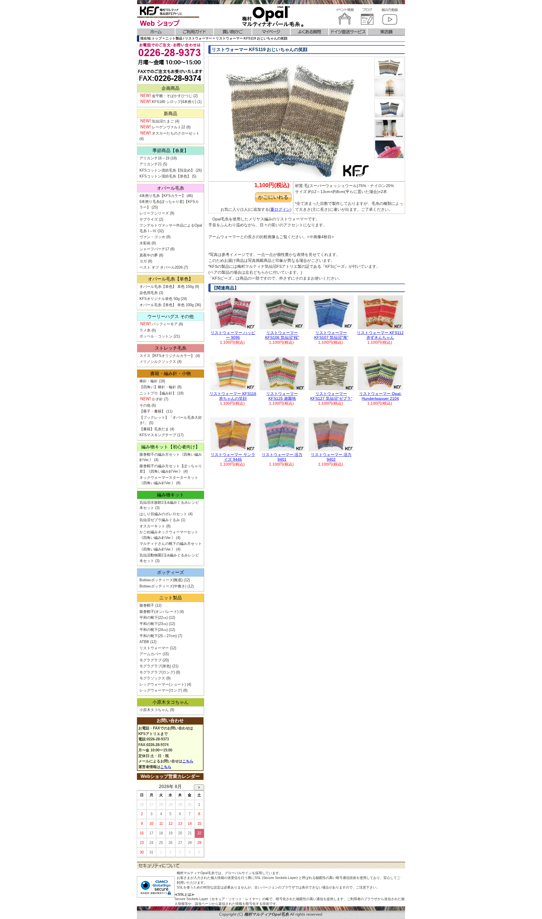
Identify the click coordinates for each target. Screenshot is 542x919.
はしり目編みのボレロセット (163, 514)
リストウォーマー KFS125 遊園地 (282, 396)
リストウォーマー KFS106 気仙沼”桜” (282, 335)
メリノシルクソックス (157, 361)
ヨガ (143, 261)
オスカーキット (152, 526)
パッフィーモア (165, 324)
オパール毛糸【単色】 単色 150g (166, 286)
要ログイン (280, 209)
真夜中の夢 (148, 255)
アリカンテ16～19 (154, 158)
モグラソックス (152, 678)
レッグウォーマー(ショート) (162, 684)
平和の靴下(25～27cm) (158, 636)
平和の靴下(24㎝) (153, 630)
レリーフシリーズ (154, 213)
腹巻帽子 (146, 605)
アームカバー (150, 654)
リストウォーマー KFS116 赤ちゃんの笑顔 (232, 396)
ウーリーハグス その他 (170, 316)
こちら (187, 761)
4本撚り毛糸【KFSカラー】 (162, 196)
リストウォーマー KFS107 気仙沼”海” (331, 335)
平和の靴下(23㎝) (153, 624)
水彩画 (144, 243)
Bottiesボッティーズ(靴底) (161, 580)
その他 (144, 405)
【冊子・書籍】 (152, 411)
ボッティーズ (170, 572)
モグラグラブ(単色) (155, 666)
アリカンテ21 (150, 164)
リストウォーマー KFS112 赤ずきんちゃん (380, 335)
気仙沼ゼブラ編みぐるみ (159, 520)
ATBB (144, 642)
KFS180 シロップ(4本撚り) (174, 102)
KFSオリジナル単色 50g (159, 299)
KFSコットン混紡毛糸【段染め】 (166, 170)
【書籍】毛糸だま (154, 429)
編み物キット (170, 494)
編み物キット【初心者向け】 (170, 446)
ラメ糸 (144, 330)
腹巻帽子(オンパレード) (158, 611)
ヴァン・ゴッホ (152, 237)
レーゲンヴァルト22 (168, 127)
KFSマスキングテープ (157, 435)
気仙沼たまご (163, 121)
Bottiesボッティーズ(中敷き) (162, 586)
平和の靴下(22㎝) (153, 617)
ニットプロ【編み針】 (157, 393)
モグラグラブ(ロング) (157, 672)
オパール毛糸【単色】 (170, 279)
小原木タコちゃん (170, 702)
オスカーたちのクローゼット (176, 133)
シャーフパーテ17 (154, 249)
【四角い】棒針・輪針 (157, 387)
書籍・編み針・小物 (170, 373)
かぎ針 (157, 399)
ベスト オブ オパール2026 (161, 267)
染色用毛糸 (148, 293)
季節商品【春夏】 (170, 150)
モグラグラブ (150, 660)
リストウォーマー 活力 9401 (282, 457)
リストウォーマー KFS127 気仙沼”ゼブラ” (331, 396)
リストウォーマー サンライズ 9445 (233, 457)
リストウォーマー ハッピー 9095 (233, 335)
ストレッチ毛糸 (170, 348)
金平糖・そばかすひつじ (172, 96)
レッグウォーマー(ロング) (160, 690)
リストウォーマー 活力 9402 (331, 457)
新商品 (170, 113)
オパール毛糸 (170, 188)
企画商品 (170, 88)
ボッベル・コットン (155, 336)
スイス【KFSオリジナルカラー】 (166, 356)
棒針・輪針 (148, 381)
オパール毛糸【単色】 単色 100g (166, 305)
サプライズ (148, 219)
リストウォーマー (154, 648)
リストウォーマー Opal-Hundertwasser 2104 (380, 396)
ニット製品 (170, 597)
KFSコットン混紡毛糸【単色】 (165, 176)
